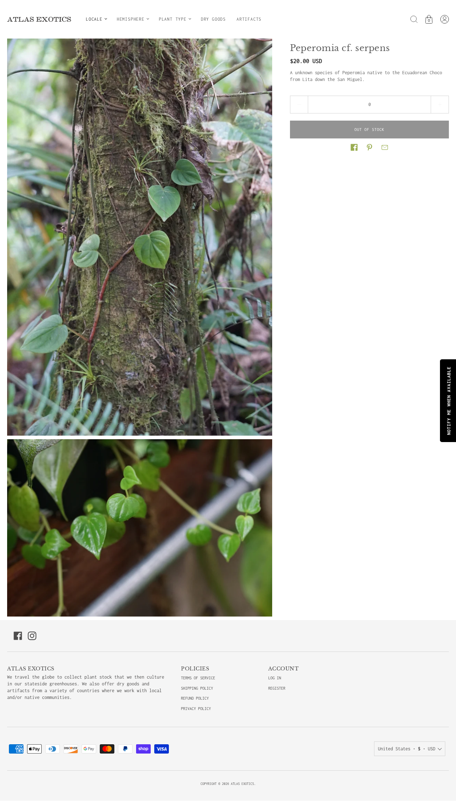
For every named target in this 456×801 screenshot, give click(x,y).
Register (276, 688)
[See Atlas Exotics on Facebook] (18, 636)
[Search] (414, 19)
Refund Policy (195, 698)
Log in (274, 678)
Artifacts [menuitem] (249, 19)
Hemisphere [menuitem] (131, 19)
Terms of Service (198, 678)
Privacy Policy (196, 708)
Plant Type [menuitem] (173, 19)
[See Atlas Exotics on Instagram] (32, 636)
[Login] (444, 19)
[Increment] (440, 104)
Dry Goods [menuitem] (213, 19)
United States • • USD (406, 748)
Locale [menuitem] (94, 19)
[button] (354, 147)
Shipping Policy (197, 688)
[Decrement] (299, 104)
